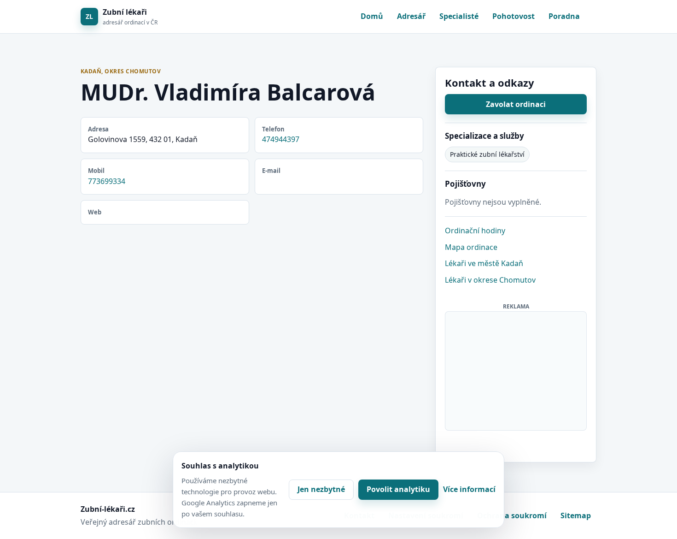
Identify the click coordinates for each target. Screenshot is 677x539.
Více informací (469, 489)
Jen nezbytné (321, 489)
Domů (372, 16)
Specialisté (459, 16)
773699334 (106, 181)
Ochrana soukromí (512, 515)
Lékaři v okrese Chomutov (490, 280)
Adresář (411, 16)
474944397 (280, 139)
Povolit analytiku (398, 489)
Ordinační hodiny (475, 230)
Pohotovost (513, 16)
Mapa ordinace (471, 247)
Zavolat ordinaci (516, 104)
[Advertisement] (516, 369)
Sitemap (575, 515)
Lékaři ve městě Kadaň (484, 263)
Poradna (564, 16)
